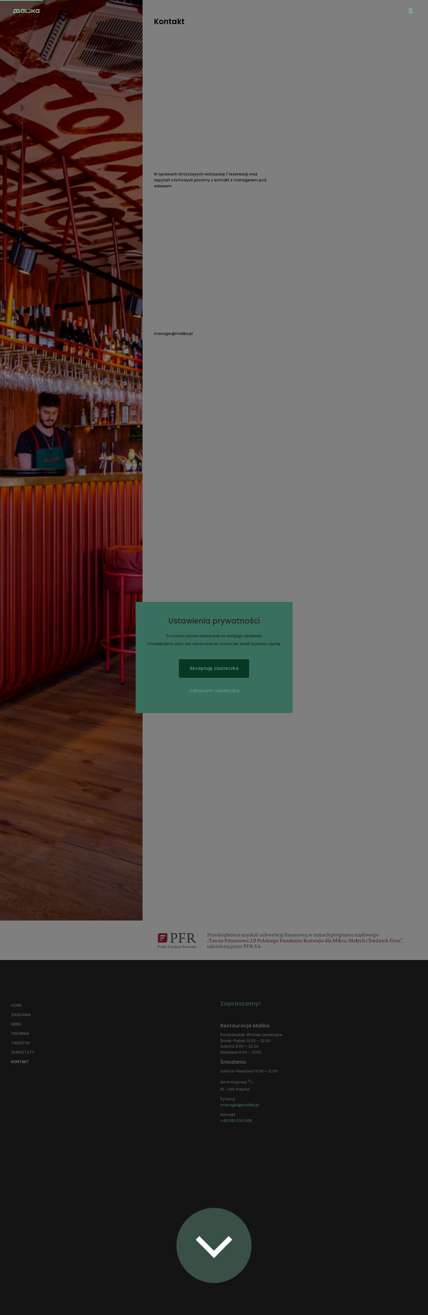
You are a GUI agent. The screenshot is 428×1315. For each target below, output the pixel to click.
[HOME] (81, 11)
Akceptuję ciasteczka (214, 668)
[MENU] (410, 10)
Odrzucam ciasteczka (214, 690)
